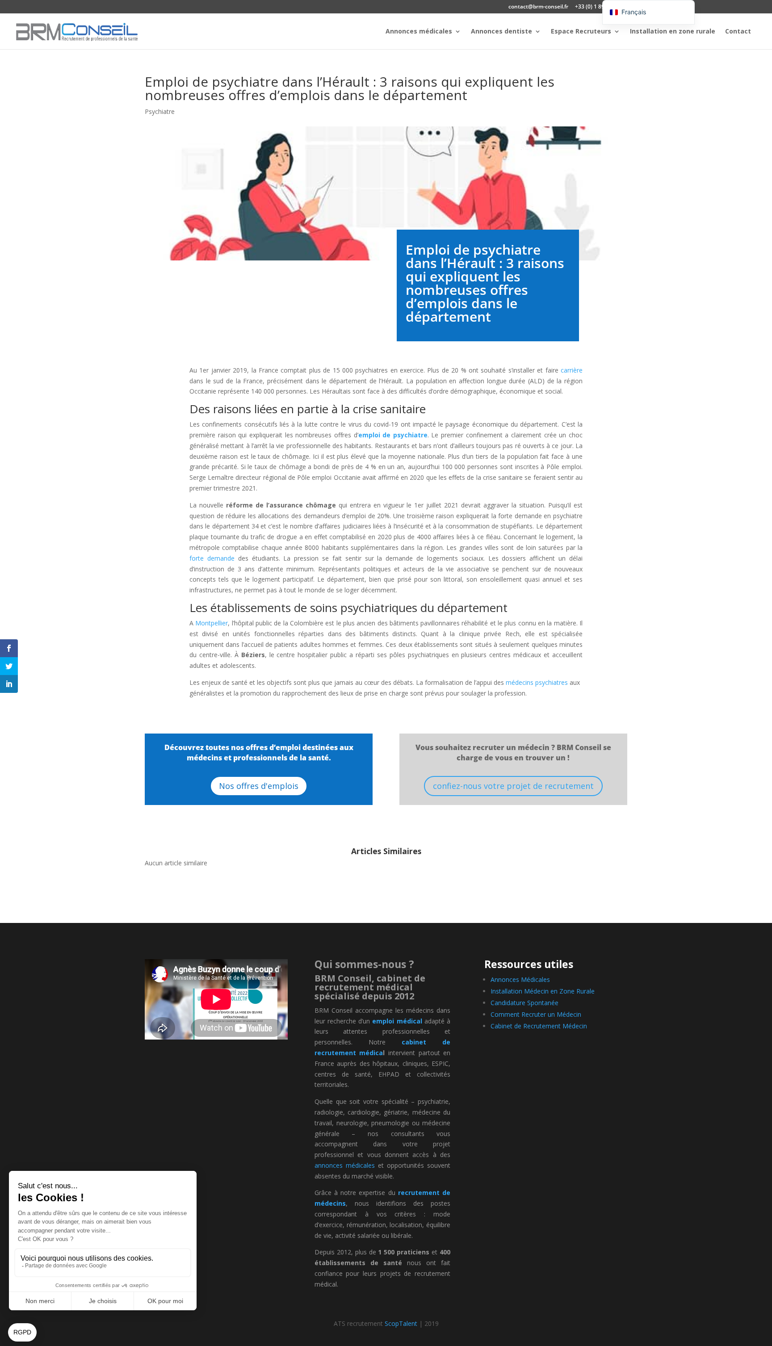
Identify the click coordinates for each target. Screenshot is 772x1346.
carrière (572, 370)
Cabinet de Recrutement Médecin (539, 1026)
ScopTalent (401, 1323)
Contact (738, 31)
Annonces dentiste (501, 31)
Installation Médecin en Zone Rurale (543, 991)
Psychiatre (160, 111)
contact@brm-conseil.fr (538, 7)
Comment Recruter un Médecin (536, 1014)
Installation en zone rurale (672, 31)
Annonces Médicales (520, 979)
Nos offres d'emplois (258, 785)
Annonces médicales (419, 31)
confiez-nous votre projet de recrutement (513, 785)
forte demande (212, 558)
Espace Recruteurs (581, 31)
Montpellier (211, 623)
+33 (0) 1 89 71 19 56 (601, 7)
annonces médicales (345, 1165)
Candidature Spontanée (524, 1002)
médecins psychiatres (537, 682)
